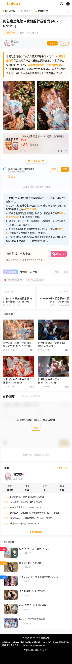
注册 (65, 169)
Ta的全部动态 (36, 532)
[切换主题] (62, 4)
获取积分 (26, 11)
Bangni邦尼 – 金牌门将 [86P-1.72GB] (24, 497)
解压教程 (10, 11)
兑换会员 (43, 11)
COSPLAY (10, 32)
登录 (54, 169)
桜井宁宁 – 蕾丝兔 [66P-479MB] (22, 523)
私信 (64, 43)
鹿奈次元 (44, 637)
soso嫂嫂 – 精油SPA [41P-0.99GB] (23, 502)
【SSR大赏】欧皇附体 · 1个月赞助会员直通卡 (42, 136)
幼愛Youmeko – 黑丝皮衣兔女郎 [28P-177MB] (28, 518)
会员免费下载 (37, 161)
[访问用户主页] (11, 43)
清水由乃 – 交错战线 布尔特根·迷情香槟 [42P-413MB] (31, 513)
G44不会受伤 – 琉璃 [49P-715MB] (23, 507)
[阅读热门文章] (36, 552)
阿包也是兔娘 (54, 64)
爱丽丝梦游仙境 (36, 64)
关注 (53, 43)
